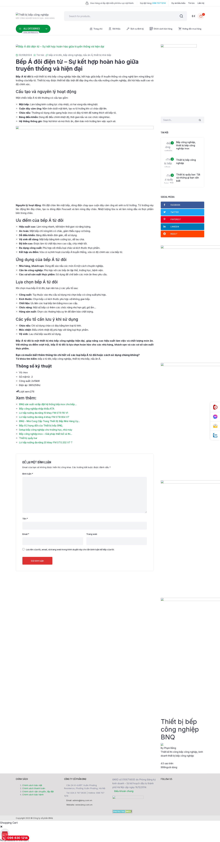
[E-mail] (215, 426)
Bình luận (27, 473)
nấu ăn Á (87, 55)
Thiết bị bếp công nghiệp (186, 161)
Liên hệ (201, 3)
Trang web (91, 534)
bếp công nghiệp (72, 55)
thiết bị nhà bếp (102, 55)
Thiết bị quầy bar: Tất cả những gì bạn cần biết (188, 177)
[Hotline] (215, 407)
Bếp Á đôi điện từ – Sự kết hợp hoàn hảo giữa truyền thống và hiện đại (77, 65)
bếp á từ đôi (55, 55)
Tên (25, 518)
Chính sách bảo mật (32, 785)
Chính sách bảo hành (33, 794)
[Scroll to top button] (213, 835)
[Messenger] (215, 416)
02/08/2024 (25, 55)
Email (25, 534)
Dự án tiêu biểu (178, 3)
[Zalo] (215, 435)
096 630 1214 (17, 838)
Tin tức (191, 3)
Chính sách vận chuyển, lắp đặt (38, 791)
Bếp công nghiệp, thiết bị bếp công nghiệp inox (186, 145)
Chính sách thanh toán (33, 788)
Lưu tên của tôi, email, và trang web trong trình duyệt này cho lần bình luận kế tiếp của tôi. (70, 549)
